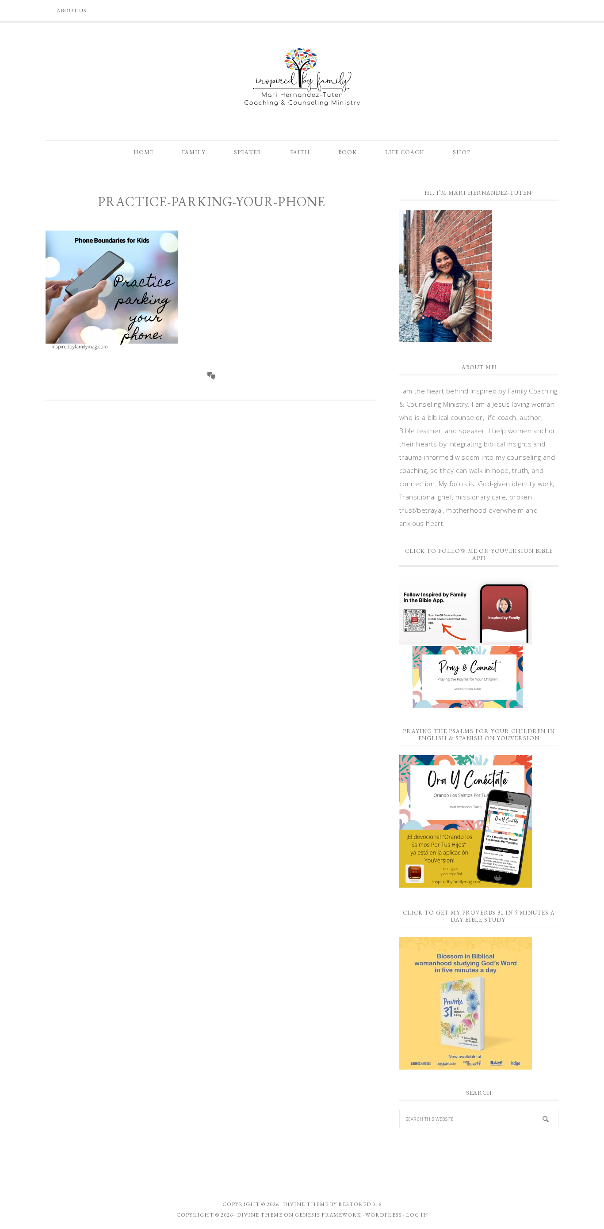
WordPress (383, 1214)
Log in (417, 1214)
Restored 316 (360, 1204)
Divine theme (306, 1204)
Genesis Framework (328, 1214)
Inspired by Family (302, 77)
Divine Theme (260, 1214)
